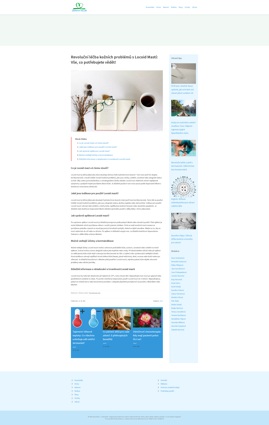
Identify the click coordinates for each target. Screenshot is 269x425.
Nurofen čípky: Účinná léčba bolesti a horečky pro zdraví (182, 239)
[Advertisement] (134, 30)
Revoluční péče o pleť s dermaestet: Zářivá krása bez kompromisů (182, 166)
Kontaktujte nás (94, 293)
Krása (158, 7)
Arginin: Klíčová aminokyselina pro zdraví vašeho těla (182, 202)
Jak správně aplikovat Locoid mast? (94, 151)
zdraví (161, 301)
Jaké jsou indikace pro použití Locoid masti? (98, 147)
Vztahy (187, 7)
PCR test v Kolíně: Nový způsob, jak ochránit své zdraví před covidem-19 (182, 89)
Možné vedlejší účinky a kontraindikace (96, 155)
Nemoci (166, 7)
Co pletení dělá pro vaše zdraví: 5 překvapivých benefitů (116, 335)
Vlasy (181, 7)
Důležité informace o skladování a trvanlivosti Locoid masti (104, 159)
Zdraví (194, 7)
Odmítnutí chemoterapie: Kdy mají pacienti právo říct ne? (147, 335)
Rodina (174, 7)
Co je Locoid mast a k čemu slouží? (94, 143)
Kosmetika (150, 7)
